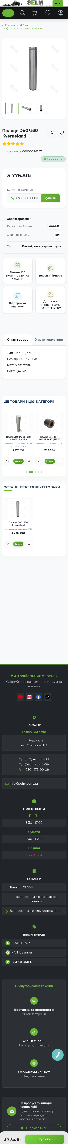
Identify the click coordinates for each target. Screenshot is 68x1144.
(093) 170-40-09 (36, 764)
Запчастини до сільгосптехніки (35, 911)
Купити (45, 1139)
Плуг (25, 25)
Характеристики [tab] (49, 339)
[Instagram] (29, 697)
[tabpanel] (34, 362)
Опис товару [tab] (17, 339)
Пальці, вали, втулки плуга (41, 246)
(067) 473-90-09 (36, 759)
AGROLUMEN (22, 962)
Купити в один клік (20, 189)
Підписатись (36, 1128)
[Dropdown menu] (58, 3)
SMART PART (22, 943)
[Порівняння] (29, 461)
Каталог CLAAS (21, 887)
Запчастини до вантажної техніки (36, 899)
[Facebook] (38, 697)
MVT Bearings (22, 952)
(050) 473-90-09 (36, 769)
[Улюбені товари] (48, 13)
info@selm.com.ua (24, 783)
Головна (10, 25)
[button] (26, 472)
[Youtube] (20, 697)
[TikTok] (47, 697)
